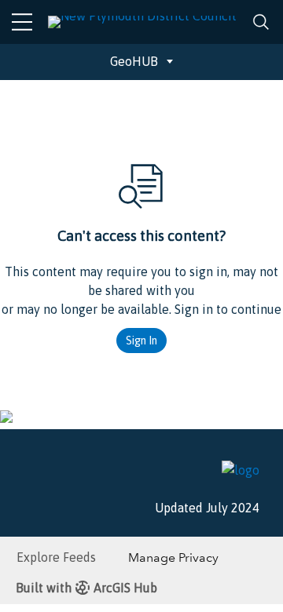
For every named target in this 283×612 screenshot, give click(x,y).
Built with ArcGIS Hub (86, 588)
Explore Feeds (56, 557)
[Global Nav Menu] (22, 22)
